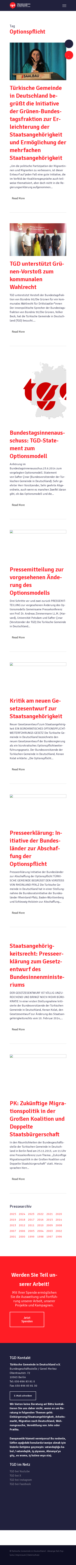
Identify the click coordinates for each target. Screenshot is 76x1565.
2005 (31, 1231)
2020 (59, 1214)
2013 (13, 1225)
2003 (49, 1231)
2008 (59, 1225)
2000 (22, 1236)
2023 (31, 1214)
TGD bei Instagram (21, 1480)
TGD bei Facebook (20, 1484)
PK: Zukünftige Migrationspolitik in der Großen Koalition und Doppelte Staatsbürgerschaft (38, 1119)
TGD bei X (15, 1475)
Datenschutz (33, 1555)
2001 (13, 1236)
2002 (59, 1231)
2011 (31, 1225)
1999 (31, 1236)
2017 (31, 1219)
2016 (40, 1219)
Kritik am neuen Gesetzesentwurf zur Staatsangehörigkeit (36, 708)
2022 (40, 1214)
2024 (22, 1214)
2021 (49, 1214)
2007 (13, 1231)
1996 (59, 1236)
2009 (49, 1225)
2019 (13, 1219)
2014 (59, 1219)
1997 (49, 1236)
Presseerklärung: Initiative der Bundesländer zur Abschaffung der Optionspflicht (36, 848)
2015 (49, 1219)
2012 (22, 1225)
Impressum (21, 1555)
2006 (22, 1231)
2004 (40, 1231)
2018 (22, 1219)
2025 (13, 1214)
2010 (40, 1225)
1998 (40, 1236)
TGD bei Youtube (20, 1471)
